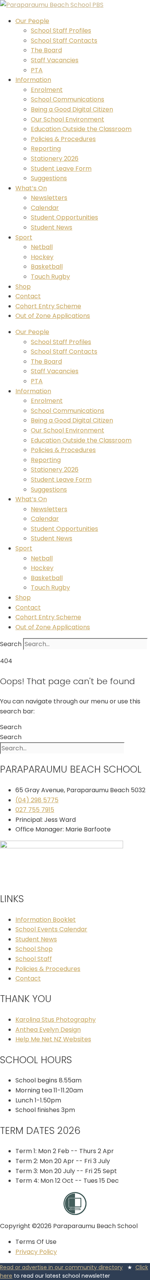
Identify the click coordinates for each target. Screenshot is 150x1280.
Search (11, 644)
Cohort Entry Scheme (48, 306)
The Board (46, 50)
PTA (37, 70)
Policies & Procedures (63, 139)
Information (33, 79)
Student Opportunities (64, 217)
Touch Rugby (50, 276)
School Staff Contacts (64, 40)
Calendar (45, 207)
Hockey (42, 257)
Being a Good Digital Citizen (72, 109)
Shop (23, 286)
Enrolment (47, 89)
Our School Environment (67, 119)
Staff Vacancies (54, 60)
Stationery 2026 (54, 158)
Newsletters (49, 197)
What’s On (31, 188)
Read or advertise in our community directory (61, 1267)
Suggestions (49, 178)
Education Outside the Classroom (81, 129)
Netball (42, 247)
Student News (51, 227)
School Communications (67, 99)
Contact (28, 296)
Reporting (46, 148)
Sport (23, 237)
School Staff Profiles (61, 30)
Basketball (47, 266)
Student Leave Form (61, 168)
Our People (32, 21)
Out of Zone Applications (52, 315)
